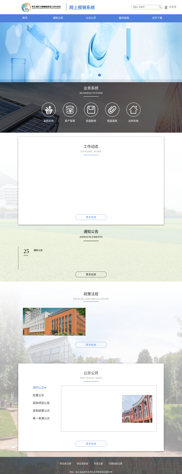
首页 (24, 18)
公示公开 (91, 18)
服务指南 (124, 18)
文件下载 (157, 18)
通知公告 (58, 18)
